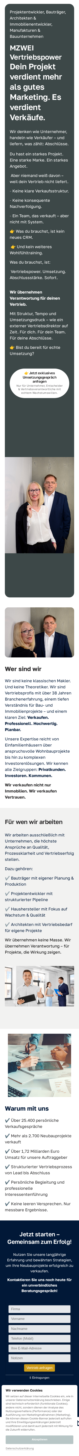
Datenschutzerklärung (20, 1449)
